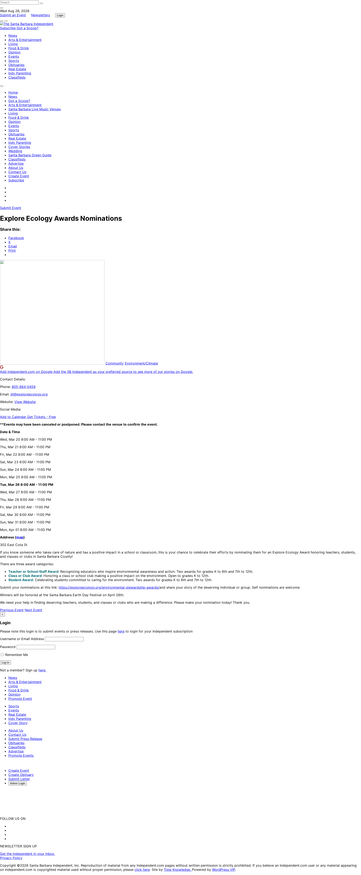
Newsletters (40, 15)
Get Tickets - (41, 417)
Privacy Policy (11, 858)
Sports (13, 61)
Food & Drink (18, 48)
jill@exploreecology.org (29, 394)
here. (42, 670)
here (121, 631)
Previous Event (12, 610)
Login (60, 15)
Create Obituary (21, 775)
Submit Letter (19, 779)
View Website (25, 402)
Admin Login (17, 783)
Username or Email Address (22, 639)
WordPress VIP (223, 869)
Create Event (18, 176)
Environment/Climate (141, 363)
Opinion (14, 52)
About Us (15, 168)
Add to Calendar (13, 417)
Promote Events (21, 755)
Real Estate (17, 69)
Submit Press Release (25, 739)
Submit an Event (13, 15)
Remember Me (16, 655)
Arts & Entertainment (25, 40)
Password (7, 647)
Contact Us (17, 172)
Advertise (16, 163)
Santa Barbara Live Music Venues (34, 109)
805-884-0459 (24, 387)
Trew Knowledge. (178, 869)
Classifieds (16, 77)
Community (115, 363)
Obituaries (16, 65)
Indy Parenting (19, 73)
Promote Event (20, 698)
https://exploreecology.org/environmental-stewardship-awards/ (109, 587)
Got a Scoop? (27, 28)
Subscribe (8, 28)
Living (13, 44)
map (19, 537)
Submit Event (10, 208)
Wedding (15, 151)
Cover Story (18, 723)
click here (142, 869)
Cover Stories (19, 147)
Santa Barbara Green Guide (29, 155)
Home (13, 92)
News (12, 35)
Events (13, 56)
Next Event (33, 610)
